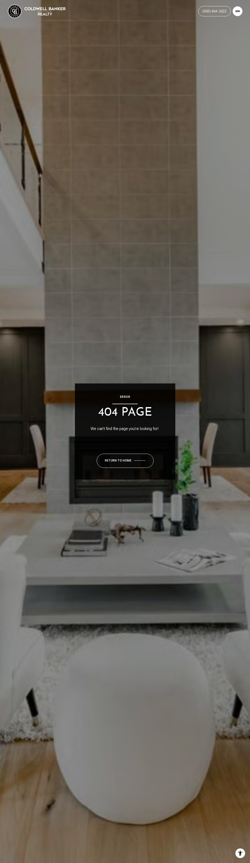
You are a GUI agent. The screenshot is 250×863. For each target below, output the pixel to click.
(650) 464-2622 (214, 11)
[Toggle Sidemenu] (237, 11)
